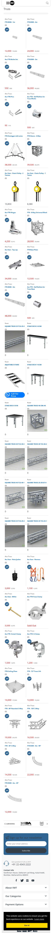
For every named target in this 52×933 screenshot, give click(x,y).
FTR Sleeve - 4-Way (34, 136)
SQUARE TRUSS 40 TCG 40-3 (14, 444)
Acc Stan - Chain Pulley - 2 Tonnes (14, 174)
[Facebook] (16, 880)
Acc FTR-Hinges (10, 213)
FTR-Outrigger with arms (14, 136)
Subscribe (26, 850)
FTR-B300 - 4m (10, 287)
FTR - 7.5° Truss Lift (34, 671)
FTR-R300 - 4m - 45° (12, 783)
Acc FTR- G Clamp (33, 634)
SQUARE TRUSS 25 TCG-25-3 (15, 521)
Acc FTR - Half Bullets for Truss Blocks (36, 98)
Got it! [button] (27, 925)
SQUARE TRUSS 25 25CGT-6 (36, 483)
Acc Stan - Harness (33, 559)
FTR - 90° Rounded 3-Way (14, 709)
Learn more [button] (39, 919)
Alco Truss (8, 19)
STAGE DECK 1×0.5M (34, 365)
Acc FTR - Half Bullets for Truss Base (36, 288)
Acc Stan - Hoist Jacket (13, 559)
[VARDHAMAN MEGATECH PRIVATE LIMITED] (12, 3)
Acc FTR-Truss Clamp (34, 597)
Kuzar (7, 323)
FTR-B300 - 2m (32, 22)
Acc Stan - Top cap (11, 250)
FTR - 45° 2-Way (10, 746)
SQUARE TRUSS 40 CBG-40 (36, 406)
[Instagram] (27, 880)
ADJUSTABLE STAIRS (12, 365)
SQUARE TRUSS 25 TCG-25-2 (15, 326)
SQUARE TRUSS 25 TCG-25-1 (37, 521)
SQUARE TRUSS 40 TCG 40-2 (37, 444)
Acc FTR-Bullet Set (11, 59)
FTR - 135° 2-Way (33, 709)
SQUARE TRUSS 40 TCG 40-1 (14, 483)
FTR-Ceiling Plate (11, 671)
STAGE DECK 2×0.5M (34, 326)
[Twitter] (21, 880)
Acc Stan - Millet (10, 597)
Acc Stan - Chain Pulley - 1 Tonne (36, 174)
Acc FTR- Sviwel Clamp (13, 634)
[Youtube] (33, 880)
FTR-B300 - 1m (10, 22)
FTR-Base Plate (32, 250)
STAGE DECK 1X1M (11, 406)
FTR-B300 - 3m (32, 59)
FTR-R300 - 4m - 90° (34, 746)
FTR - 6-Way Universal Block (37, 213)
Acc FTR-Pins (9, 97)
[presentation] (5, 824)
